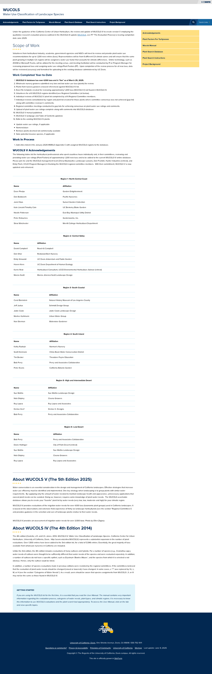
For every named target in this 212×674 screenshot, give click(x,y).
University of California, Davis (82, 642)
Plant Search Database (73, 22)
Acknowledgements (10, 22)
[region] (74, 202)
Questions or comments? (56, 647)
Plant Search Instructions (96, 22)
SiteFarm (118, 658)
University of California (123, 647)
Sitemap (138, 647)
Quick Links (203, 22)
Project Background (117, 22)
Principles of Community (100, 647)
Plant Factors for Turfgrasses (34, 22)
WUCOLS (11, 10)
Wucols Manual (55, 22)
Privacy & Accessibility (78, 647)
